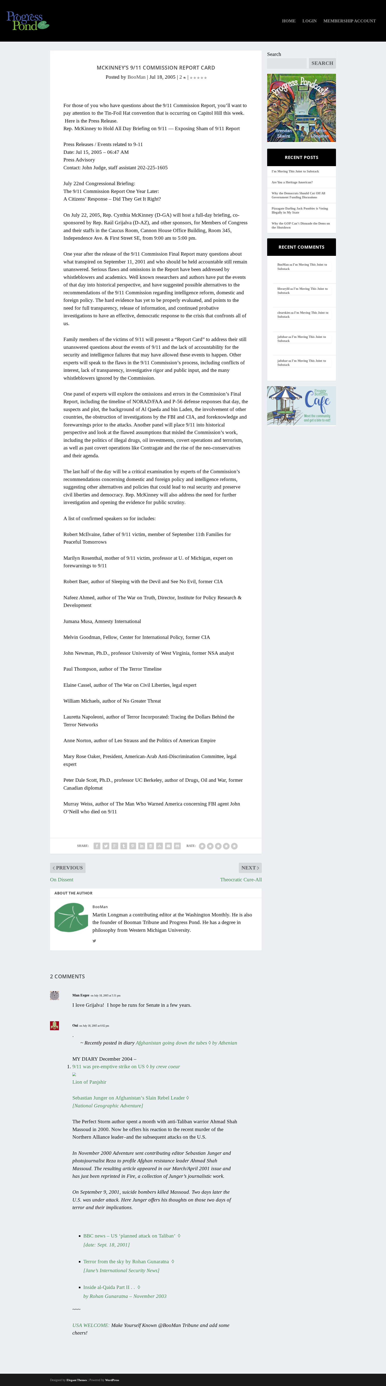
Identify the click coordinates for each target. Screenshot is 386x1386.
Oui (75, 1025)
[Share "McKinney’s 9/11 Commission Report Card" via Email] (168, 845)
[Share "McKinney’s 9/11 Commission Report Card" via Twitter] (105, 845)
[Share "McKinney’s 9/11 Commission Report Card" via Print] (177, 845)
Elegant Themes (77, 1380)
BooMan (137, 77)
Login (309, 21)
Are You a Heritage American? (292, 182)
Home (289, 21)
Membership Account (349, 21)
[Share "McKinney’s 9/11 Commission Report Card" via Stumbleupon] (159, 845)
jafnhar (282, 337)
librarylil (283, 288)
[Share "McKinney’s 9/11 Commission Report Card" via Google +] (114, 845)
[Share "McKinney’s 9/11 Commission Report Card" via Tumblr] (123, 845)
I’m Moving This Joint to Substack (295, 171)
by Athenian (186, 1043)
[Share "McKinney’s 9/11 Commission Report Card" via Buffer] (150, 845)
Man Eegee (80, 995)
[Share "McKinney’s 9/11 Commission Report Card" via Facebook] (96, 845)
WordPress (112, 1380)
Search (274, 54)
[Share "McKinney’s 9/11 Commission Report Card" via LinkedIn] (141, 845)
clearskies (283, 312)
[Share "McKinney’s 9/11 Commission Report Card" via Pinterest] (132, 845)
